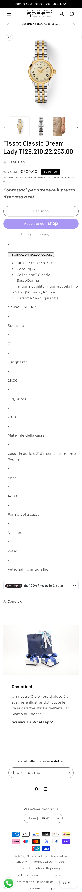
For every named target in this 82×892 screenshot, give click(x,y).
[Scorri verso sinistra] (4, 127)
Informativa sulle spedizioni (35, 881)
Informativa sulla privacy (43, 868)
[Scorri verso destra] (77, 127)
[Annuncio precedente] (8, 24)
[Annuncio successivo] (74, 24)
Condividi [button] (16, 601)
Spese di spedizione (38, 177)
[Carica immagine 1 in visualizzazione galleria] (19, 126)
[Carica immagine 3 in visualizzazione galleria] (62, 126)
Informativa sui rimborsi (48, 861)
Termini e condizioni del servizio (43, 875)
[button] (9, 14)
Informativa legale (43, 888)
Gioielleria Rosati (38, 856)
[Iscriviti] (68, 772)
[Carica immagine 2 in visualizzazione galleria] (41, 126)
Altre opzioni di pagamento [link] (41, 234)
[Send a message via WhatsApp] (8, 883)
